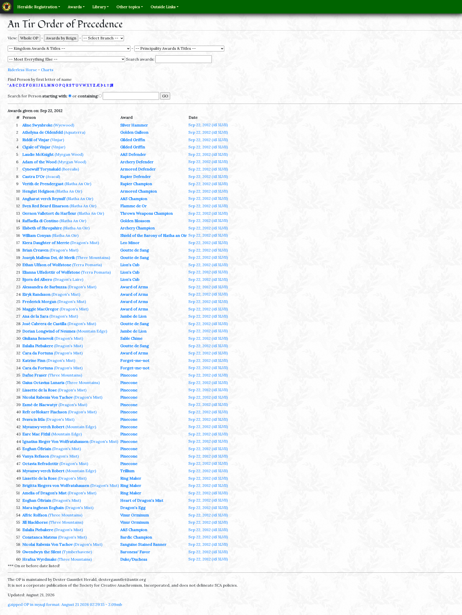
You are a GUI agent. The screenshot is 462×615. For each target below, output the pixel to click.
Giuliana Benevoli (37, 338)
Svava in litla (33, 419)
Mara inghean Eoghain (43, 507)
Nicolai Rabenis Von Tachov (47, 397)
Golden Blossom (135, 220)
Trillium (127, 470)
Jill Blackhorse (35, 522)
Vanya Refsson (35, 456)
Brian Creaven (35, 250)
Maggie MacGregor (40, 309)
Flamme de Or (133, 205)
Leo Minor (130, 242)
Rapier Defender (135, 176)
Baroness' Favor (135, 551)
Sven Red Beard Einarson (45, 205)
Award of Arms (134, 286)
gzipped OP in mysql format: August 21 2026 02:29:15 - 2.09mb (65, 604)
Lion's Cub (129, 264)
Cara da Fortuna (37, 353)
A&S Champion (133, 198)
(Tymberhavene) (77, 551)
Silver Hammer (134, 125)
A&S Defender (133, 154)
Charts (47, 69)
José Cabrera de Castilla (44, 323)
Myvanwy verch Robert (43, 426)
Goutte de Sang (134, 250)
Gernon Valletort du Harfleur (49, 213)
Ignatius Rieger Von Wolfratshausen (55, 441)
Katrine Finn (33, 360)
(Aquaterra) (74, 132)
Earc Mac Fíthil (36, 434)
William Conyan (36, 235)
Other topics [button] (128, 6)
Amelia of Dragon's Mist (44, 492)
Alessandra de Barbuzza (44, 286)
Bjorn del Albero (37, 279)
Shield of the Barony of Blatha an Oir (153, 235)
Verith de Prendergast (43, 183)
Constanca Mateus (39, 537)
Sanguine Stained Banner (143, 544)
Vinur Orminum (134, 515)
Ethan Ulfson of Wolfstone (46, 264)
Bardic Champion (136, 537)
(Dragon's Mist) (84, 242)
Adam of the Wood (39, 161)
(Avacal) (53, 176)
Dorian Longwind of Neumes (49, 331)
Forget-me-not (134, 360)
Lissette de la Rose (39, 390)
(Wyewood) (63, 125)
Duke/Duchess (133, 559)
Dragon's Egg (133, 507)
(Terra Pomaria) (87, 264)
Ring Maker (130, 478)
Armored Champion (138, 191)
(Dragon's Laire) (68, 279)
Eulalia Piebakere (37, 345)
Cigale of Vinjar (36, 146)
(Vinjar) (57, 139)
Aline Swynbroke (37, 125)
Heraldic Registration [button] (37, 6)
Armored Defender (138, 169)
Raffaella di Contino (40, 220)
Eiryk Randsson (36, 294)
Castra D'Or (33, 176)
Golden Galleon (134, 132)
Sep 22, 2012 (208, 124)
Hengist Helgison (38, 191)
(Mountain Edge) (92, 331)
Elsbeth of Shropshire (42, 228)
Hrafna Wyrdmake (39, 559)
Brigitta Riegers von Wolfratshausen (55, 485)
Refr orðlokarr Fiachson (44, 411)
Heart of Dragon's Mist (141, 500)
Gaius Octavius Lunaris (43, 382)
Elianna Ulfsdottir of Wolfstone (51, 272)
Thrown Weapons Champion (146, 213)
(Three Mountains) (93, 257)
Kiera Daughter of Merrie (45, 242)
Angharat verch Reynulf (43, 198)
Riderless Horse (22, 69)
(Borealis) (70, 169)
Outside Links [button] (163, 6)
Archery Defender (137, 161)
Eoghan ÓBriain (36, 448)
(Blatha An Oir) (77, 183)
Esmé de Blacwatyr (40, 404)
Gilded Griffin (132, 139)
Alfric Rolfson (34, 515)
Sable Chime (131, 338)
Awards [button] (75, 6)
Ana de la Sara (35, 316)
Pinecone (128, 375)
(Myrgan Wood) (69, 154)
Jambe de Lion (133, 316)
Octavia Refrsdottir (40, 463)
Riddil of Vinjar (35, 139)
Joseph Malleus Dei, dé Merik (48, 257)
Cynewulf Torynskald (41, 169)
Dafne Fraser (34, 375)
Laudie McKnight (38, 154)
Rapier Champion (136, 183)
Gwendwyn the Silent (41, 551)
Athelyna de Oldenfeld (42, 132)
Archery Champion (137, 228)
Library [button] (99, 6)
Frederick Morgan (39, 301)
